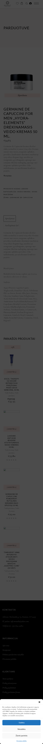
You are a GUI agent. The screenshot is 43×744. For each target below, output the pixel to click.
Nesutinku (21, 729)
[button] (39, 702)
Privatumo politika (21, 741)
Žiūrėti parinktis (21, 736)
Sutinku (21, 723)
